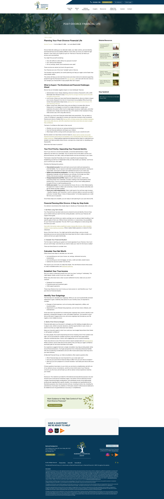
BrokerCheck (115, 450)
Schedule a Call (107, 2)
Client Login (128, 2)
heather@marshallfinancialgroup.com (93, 479)
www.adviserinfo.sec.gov (112, 477)
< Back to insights (48, 37)
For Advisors (118, 2)
